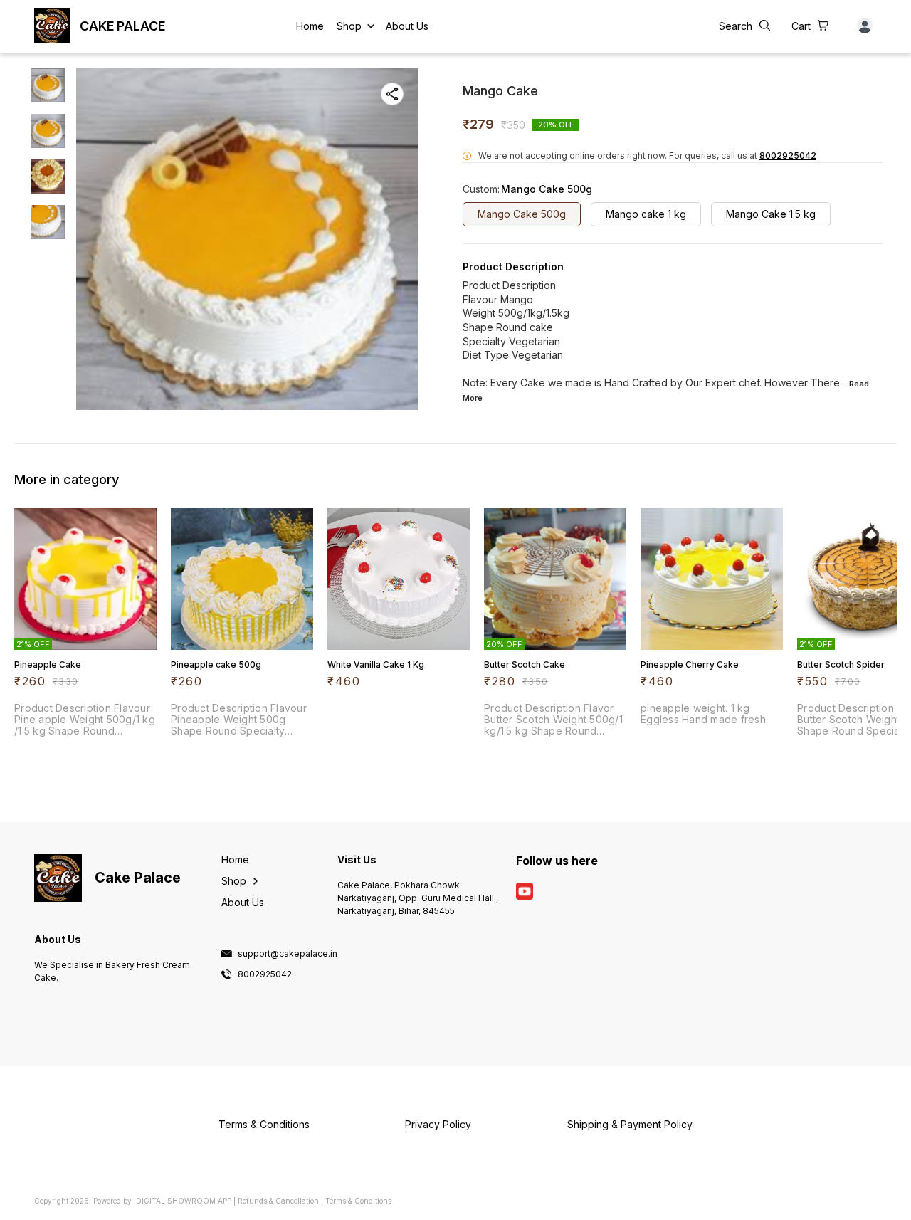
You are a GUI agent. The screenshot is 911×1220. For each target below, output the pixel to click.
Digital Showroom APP (183, 1201)
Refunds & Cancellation (278, 1201)
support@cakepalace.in (287, 954)
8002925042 (787, 155)
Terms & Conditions (358, 1201)
